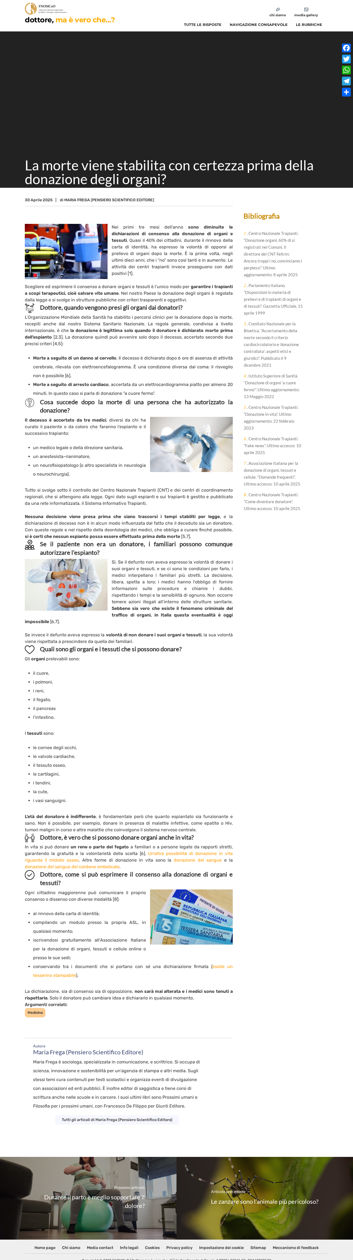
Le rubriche (309, 24)
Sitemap (258, 1247)
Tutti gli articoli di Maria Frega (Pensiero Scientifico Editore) (117, 1119)
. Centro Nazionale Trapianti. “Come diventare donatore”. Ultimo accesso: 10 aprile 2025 (272, 501)
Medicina (35, 1012)
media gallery (306, 15)
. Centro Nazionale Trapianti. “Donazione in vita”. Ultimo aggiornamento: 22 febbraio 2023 (271, 417)
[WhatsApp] (346, 70)
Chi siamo (71, 1247)
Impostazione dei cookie (221, 1247)
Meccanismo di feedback (296, 1247)
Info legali (129, 1247)
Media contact (100, 1247)
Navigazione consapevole (259, 24)
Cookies (152, 1247)
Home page (44, 1247)
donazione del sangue (198, 860)
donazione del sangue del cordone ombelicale (72, 866)
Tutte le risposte (202, 24)
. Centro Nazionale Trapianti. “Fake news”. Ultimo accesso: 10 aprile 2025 (272, 445)
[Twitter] (346, 59)
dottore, (70, 19)
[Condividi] (346, 92)
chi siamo (277, 15)
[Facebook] (346, 47)
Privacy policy (179, 1247)
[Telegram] (346, 81)
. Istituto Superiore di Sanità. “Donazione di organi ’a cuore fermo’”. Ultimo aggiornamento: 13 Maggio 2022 (271, 386)
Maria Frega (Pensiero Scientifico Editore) (109, 200)
